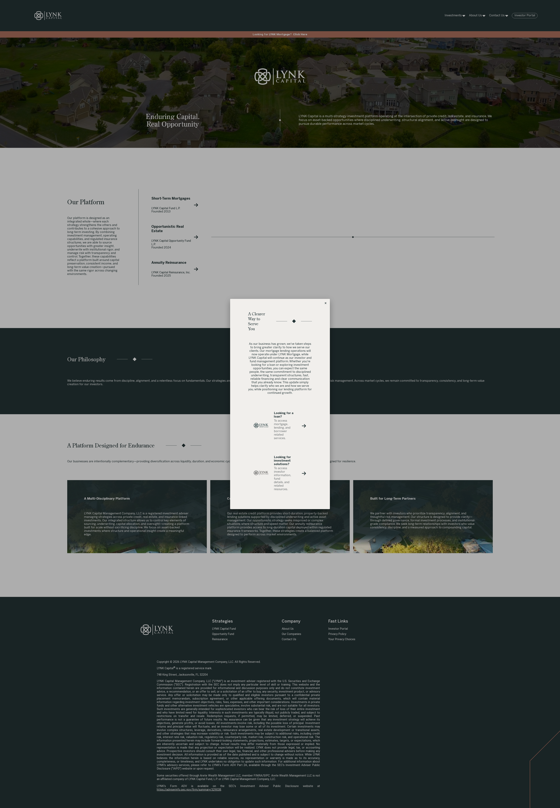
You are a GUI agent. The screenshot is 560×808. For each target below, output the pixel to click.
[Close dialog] (325, 303)
